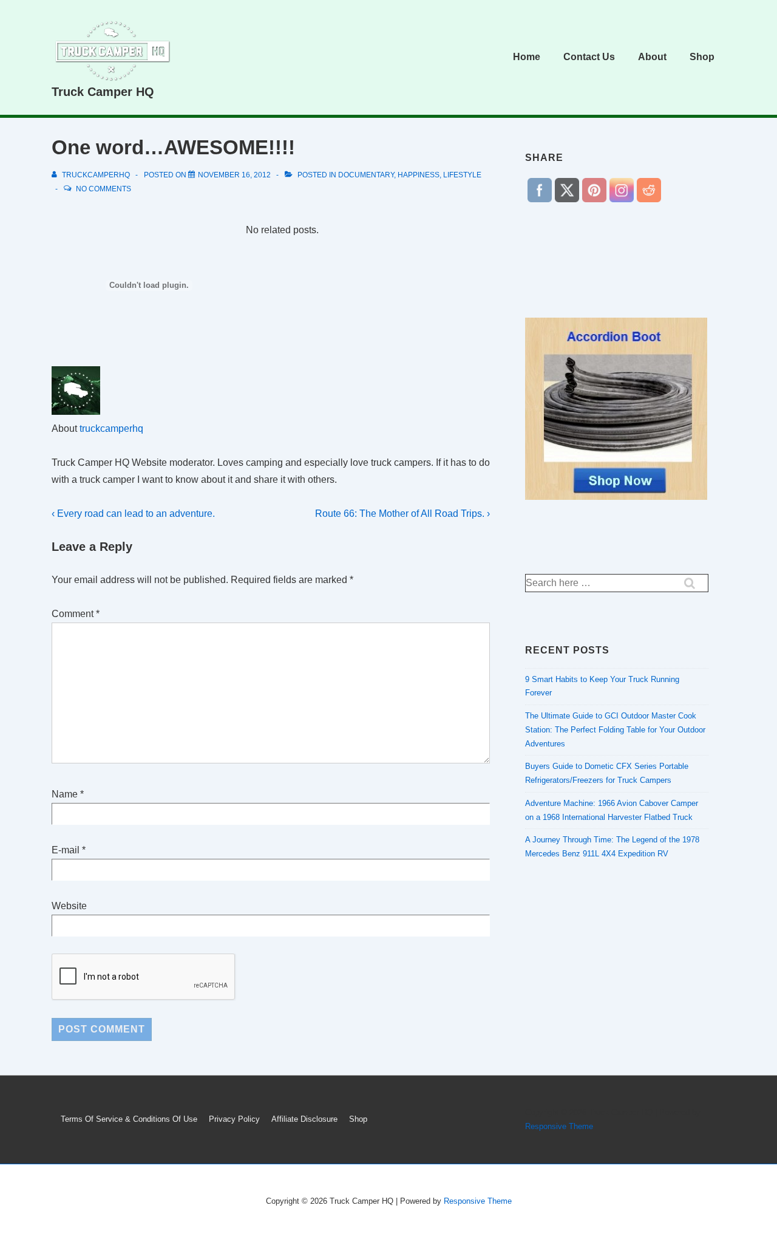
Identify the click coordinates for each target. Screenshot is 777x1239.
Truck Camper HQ (103, 91)
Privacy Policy (234, 1119)
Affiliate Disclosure (304, 1119)
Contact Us (589, 57)
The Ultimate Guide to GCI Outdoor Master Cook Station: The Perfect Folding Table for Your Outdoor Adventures (615, 729)
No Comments (103, 189)
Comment (76, 614)
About (652, 57)
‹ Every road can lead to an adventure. (133, 513)
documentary (366, 175)
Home (526, 57)
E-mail (66, 850)
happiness (418, 175)
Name (65, 794)
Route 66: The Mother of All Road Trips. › (402, 513)
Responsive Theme (559, 1126)
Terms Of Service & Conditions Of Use (129, 1119)
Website (69, 906)
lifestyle (462, 175)
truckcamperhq (111, 428)
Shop (702, 57)
